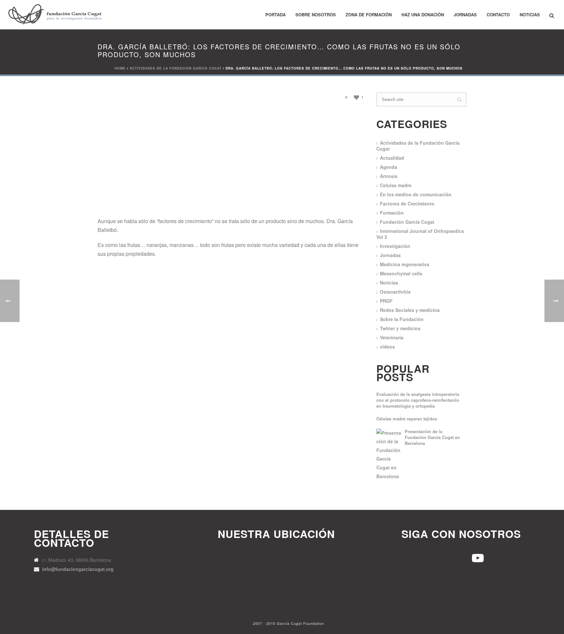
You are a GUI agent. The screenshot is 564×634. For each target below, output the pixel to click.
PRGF (386, 301)
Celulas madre (396, 185)
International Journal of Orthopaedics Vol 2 (420, 234)
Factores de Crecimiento (407, 203)
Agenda (388, 167)
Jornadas (465, 14)
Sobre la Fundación (402, 319)
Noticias (530, 14)
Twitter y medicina (400, 328)
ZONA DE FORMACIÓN (369, 14)
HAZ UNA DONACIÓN (422, 14)
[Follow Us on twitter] (430, 557)
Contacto (498, 14)
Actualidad (392, 158)
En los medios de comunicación (415, 194)
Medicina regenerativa (404, 264)
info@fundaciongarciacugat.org (78, 569)
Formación (392, 213)
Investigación (395, 246)
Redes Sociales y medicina (410, 310)
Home (120, 68)
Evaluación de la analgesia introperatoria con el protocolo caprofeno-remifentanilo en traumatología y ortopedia (417, 400)
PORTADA (275, 14)
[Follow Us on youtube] (406, 557)
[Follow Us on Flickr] (453, 557)
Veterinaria (391, 337)
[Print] (320, 96)
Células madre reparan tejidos (406, 419)
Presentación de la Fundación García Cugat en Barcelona (432, 437)
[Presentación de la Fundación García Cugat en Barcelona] (389, 454)
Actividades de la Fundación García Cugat (176, 68)
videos (387, 347)
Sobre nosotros (315, 14)
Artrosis (389, 176)
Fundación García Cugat (407, 222)
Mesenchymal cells (401, 273)
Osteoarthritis (395, 292)
